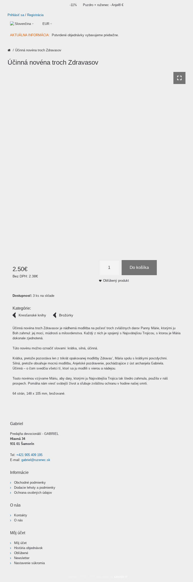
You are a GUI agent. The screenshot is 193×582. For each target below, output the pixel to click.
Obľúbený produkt (116, 280)
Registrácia (35, 15)
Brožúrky (66, 315)
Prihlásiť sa (16, 15)
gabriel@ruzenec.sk (35, 460)
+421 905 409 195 (29, 455)
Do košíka (139, 267)
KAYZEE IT (121, 576)
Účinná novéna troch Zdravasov (38, 50)
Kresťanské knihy (32, 315)
